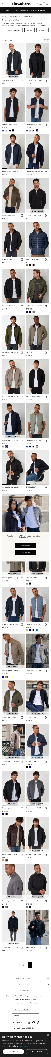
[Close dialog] (46, 497)
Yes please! (25, 545)
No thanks (25, 552)
